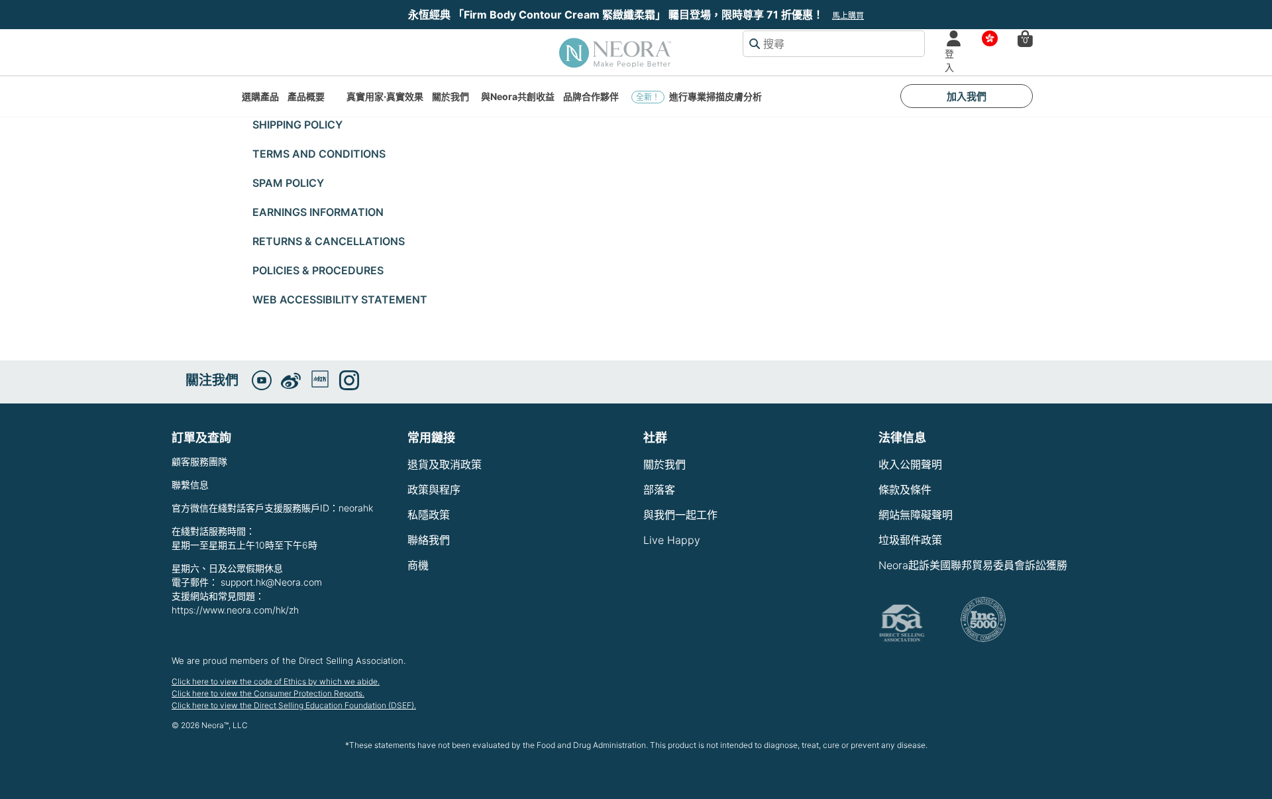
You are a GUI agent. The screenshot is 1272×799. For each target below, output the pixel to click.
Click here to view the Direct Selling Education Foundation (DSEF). (294, 705)
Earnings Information (318, 212)
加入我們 (966, 96)
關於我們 (450, 96)
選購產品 (260, 96)
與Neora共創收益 (518, 96)
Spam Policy (288, 182)
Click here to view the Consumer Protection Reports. (268, 693)
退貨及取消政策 (444, 464)
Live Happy (671, 540)
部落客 (659, 489)
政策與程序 (433, 489)
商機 (418, 565)
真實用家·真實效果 (384, 96)
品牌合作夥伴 (591, 96)
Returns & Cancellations (328, 241)
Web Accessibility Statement (339, 299)
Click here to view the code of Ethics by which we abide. (276, 681)
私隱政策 (428, 514)
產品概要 (306, 96)
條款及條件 (904, 489)
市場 (986, 39)
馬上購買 (848, 16)
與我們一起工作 (680, 514)
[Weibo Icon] (291, 382)
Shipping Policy (297, 124)
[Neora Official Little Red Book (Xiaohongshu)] (320, 379)
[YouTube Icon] (262, 380)
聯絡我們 (428, 540)
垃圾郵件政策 (910, 540)
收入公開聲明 (910, 464)
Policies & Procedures (318, 270)
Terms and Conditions (319, 153)
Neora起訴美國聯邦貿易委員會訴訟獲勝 (972, 565)
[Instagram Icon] (349, 380)
